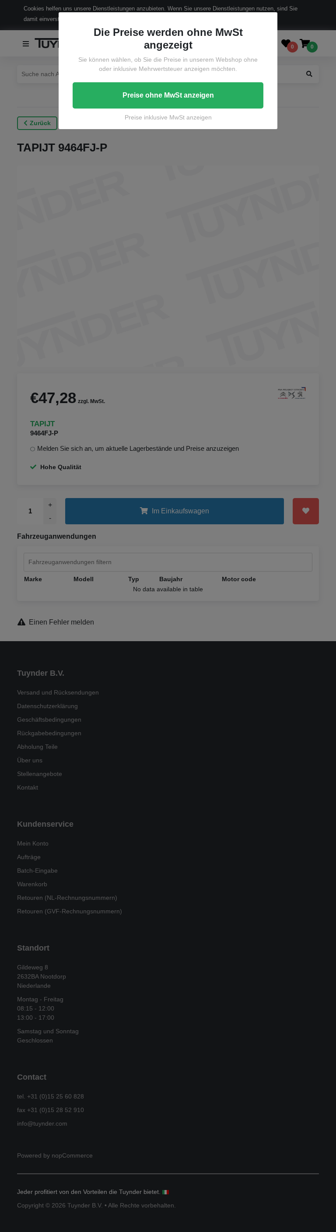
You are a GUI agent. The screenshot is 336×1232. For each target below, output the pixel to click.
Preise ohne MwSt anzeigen (168, 95)
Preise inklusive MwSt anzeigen (168, 117)
